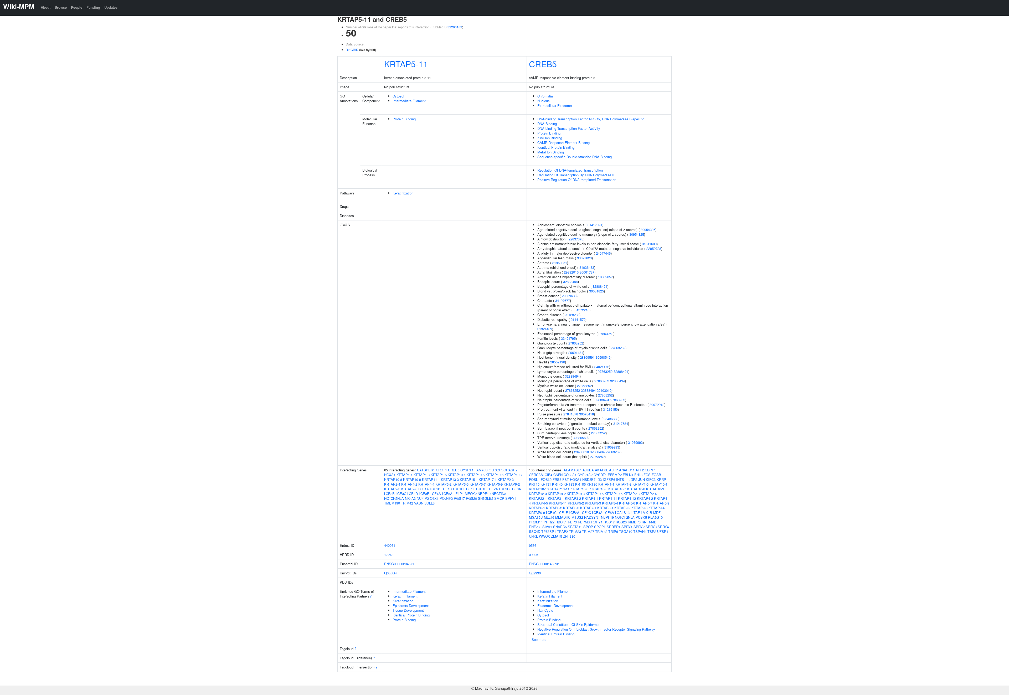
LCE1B (435, 488)
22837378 (576, 238)
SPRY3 (651, 526)
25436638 (611, 418)
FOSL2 (546, 479)
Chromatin (545, 96)
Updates (110, 7)
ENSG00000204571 (399, 563)
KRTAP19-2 (557, 493)
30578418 (586, 413)
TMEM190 (392, 503)
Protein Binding (404, 118)
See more (539, 639)
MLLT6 (549, 517)
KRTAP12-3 (538, 493)
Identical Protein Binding (555, 147)
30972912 (657, 404)
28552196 (557, 361)
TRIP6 (613, 531)
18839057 (605, 276)
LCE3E (424, 493)
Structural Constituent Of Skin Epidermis (568, 624)
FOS (647, 474)
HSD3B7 (588, 479)
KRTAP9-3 (392, 488)
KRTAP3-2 (573, 498)
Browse (61, 7)
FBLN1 (628, 474)
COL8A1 (570, 474)
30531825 (596, 291)
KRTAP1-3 (422, 474)
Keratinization (403, 193)
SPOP (588, 526)
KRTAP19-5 (595, 493)
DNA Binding (547, 123)
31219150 (610, 409)
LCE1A (423, 488)
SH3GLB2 (485, 498)
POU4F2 (446, 498)
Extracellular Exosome (554, 105)
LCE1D (458, 488)
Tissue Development (408, 610)
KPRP (661, 479)
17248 (388, 554)
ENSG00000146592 (544, 563)
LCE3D (412, 493)
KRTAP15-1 (469, 479)
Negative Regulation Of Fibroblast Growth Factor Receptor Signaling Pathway (596, 629)
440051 (389, 545)
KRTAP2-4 (392, 484)
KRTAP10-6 (494, 474)
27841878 (570, 413)
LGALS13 (622, 512)
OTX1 (434, 498)
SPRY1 (626, 526)
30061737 (587, 272)
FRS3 (557, 479)
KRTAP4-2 (409, 484)
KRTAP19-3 (576, 493)
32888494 (570, 281)
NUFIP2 (423, 498)
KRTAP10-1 (457, 474)
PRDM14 (536, 521)
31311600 (649, 243)
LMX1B (646, 512)
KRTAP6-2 (554, 507)
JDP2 (633, 479)
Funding (93, 7)
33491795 (568, 338)
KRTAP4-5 (540, 503)
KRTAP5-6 (460, 484)
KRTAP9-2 (512, 484)
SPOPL (600, 526)
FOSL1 (534, 479)
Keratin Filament (405, 596)
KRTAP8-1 (605, 507)
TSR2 (651, 531)
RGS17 (459, 498)
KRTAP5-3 (593, 503)
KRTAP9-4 (656, 507)
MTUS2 (577, 517)
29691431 (575, 352)
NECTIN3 (499, 493)
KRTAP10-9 (412, 479)
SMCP (499, 498)
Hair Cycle (545, 610)
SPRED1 (613, 526)
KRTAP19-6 (613, 493)
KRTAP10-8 (393, 479)
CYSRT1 (466, 469)
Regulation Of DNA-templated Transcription (570, 170)
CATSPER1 (426, 469)
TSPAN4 (639, 531)
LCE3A (516, 488)
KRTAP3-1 (556, 498)
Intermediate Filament (409, 100)
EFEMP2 (615, 474)
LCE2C (504, 488)
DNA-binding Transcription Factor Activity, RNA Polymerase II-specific (590, 118)
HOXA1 (389, 474)
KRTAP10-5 (476, 474)
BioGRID (352, 49)
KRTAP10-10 (539, 488)
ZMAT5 (556, 536)
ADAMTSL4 (572, 469)
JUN (641, 479)
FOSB (656, 474)
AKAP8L (601, 469)
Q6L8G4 (390, 572)
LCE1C (446, 488)
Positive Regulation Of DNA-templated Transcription (576, 179)
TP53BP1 (548, 531)
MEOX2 (471, 493)
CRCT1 (441, 469)
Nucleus (543, 100)
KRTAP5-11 (406, 64)
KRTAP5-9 (495, 484)
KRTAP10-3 (579, 488)
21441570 (578, 319)
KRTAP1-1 (405, 474)
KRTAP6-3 (571, 507)
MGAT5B (536, 517)
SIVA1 (547, 526)
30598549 (603, 357)
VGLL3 (429, 503)
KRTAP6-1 (537, 507)
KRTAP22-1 (538, 498)
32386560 (580, 437)
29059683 (569, 295)
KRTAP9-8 (409, 488)
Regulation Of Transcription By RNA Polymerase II (575, 174)
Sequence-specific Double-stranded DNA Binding (574, 156)
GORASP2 (509, 469)
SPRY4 (510, 498)
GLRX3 (494, 469)
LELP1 (459, 493)
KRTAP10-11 (559, 488)
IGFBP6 (609, 479)
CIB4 (548, 474)
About (45, 7)
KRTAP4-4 (426, 484)
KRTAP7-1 (588, 507)
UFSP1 (662, 531)
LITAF (635, 512)
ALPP (613, 469)
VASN (418, 503)
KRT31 (545, 484)
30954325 (648, 229)
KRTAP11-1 (431, 479)
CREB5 (543, 64)
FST (565, 479)
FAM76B (481, 469)
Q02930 (535, 572)
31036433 (586, 267)
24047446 (603, 253)
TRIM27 (588, 531)
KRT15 (534, 484)
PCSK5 (641, 517)
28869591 (587, 357)
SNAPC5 (560, 526)
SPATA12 (575, 526)
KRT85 (580, 484)
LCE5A (447, 493)
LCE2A (492, 488)
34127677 (562, 300)
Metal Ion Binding (550, 152)
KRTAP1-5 (439, 474)
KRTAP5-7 (478, 484)
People (76, 7)
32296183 (454, 27)
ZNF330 (569, 536)
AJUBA (588, 469)
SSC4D (534, 531)
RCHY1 (597, 521)
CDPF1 (650, 469)
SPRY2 (639, 526)
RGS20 (471, 498)
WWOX (544, 536)
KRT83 (569, 484)
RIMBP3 (634, 521)
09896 (533, 554)
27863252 (606, 333)
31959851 (559, 262)
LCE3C (401, 493)
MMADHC (562, 517)
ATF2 (640, 469)
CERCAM (536, 474)
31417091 (595, 224)
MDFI (657, 512)
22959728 (653, 248)
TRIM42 (407, 503)
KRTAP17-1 (488, 479)
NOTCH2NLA (394, 498)
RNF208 (535, 526)
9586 (532, 545)
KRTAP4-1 (590, 498)
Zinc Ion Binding (549, 137)
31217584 (620, 423)
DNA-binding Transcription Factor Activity (568, 128)
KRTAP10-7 (513, 474)
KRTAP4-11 (608, 498)
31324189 (544, 328)
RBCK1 (561, 521)
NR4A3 (410, 498)
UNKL (533, 536)
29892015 (571, 272)
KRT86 (592, 484)
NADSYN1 (592, 517)
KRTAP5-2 (443, 484)
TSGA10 (625, 531)
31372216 (582, 309)
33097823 (584, 257)
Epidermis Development (411, 605)
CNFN (558, 474)
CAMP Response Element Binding (563, 142)
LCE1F (481, 488)
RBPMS (584, 521)
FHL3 (638, 474)
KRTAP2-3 (506, 479)
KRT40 (557, 484)
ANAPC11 (627, 469)
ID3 (599, 479)
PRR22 (549, 521)
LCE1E (470, 488)
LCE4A (435, 493)
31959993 (635, 442)
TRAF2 (562, 531)
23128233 (572, 314)
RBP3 (572, 521)
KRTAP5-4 (610, 503)
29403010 (604, 390)
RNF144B (649, 521)
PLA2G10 (655, 517)
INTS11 (622, 479)
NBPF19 (484, 493)
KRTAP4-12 (627, 498)
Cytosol (398, 96)
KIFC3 (651, 479)
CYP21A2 (585, 474)
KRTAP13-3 (450, 479)
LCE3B (389, 493)
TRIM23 (575, 531)
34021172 (601, 366)
